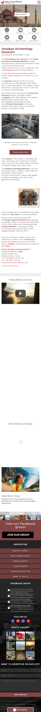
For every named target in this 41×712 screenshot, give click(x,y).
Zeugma (11, 244)
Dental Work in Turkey (11, 496)
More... (8, 246)
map (20, 251)
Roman (8, 59)
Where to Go (20, 33)
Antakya (5, 61)
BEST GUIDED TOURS (20, 556)
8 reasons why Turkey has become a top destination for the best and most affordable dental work (18, 501)
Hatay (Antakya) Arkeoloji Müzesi (16, 249)
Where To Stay (21, 40)
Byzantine (16, 59)
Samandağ (7, 229)
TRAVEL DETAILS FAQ (20, 571)
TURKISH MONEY (20, 566)
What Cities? (21, 14)
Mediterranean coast (17, 68)
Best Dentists (34, 40)
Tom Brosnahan (12, 266)
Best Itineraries (34, 33)
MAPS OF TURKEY (20, 551)
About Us (9, 704)
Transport (6, 40)
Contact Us (5, 709)
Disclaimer (31, 704)
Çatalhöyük (21, 222)
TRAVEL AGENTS (20, 561)
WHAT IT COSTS (20, 576)
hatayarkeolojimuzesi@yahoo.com (15, 263)
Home (7, 33)
